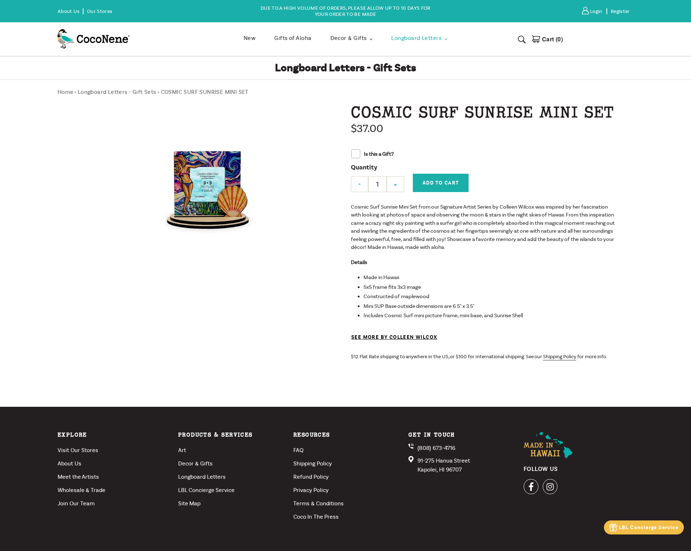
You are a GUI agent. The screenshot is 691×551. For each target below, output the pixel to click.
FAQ (298, 450)
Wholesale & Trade (81, 490)
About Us (69, 463)
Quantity (364, 167)
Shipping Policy (559, 357)
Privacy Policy (311, 490)
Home (65, 91)
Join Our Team (76, 503)
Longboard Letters (202, 476)
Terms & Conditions (318, 503)
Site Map (189, 503)
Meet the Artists (78, 476)
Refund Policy (311, 476)
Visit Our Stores (78, 450)
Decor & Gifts (195, 463)
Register (620, 11)
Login (598, 11)
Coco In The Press (316, 516)
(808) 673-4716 (436, 448)
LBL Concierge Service (648, 527)
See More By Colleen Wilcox (394, 337)
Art (182, 450)
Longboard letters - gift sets (117, 91)
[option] (345, 11)
